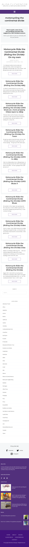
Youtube (4, 430)
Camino (4, 322)
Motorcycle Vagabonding (8, 379)
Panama (4, 392)
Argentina (5, 310)
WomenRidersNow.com (8, 427)
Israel (4, 367)
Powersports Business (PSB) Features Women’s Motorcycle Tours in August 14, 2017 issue (19, 505)
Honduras (5, 354)
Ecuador (4, 338)
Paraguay (5, 395)
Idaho (4, 357)
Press (4, 401)
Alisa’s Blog (9, 537)
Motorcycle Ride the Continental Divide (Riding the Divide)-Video (14, 223)
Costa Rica (5, 332)
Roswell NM (5, 405)
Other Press (5, 389)
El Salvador (5, 341)
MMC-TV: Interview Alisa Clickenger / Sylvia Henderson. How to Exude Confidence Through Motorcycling (19, 496)
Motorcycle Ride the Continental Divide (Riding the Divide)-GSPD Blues (14, 200)
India (4, 360)
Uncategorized (6, 420)
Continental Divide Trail (13, 62)
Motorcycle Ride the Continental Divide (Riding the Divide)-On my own (14, 53)
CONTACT (14, 539)
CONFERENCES (19, 537)
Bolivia (4, 316)
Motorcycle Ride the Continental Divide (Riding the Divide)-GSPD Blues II (14, 180)
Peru (4, 398)
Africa (4, 307)
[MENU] (14, 12)
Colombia (5, 326)
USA (22, 62)
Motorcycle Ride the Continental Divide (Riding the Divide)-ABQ (14, 83)
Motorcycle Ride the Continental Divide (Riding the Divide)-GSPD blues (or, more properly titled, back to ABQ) (14, 107)
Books (20, 534)
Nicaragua (5, 386)
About (14, 534)
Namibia (4, 382)
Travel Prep (5, 417)
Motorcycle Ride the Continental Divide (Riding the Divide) (14, 268)
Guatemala (5, 351)
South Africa (5, 414)
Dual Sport (5, 335)
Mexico (4, 373)
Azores (4, 313)
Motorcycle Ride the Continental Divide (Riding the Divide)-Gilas (14, 245)
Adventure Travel (6, 303)
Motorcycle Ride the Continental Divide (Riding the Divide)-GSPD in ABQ (14, 156)
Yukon (4, 433)
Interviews (5, 364)
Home (8, 534)
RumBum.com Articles (7, 408)
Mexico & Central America (8, 376)
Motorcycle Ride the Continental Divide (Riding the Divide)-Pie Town (14, 133)
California (5, 319)
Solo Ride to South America (8, 411)
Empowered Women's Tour (8, 345)
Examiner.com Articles (7, 348)
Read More (14, 73)
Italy (3, 370)
